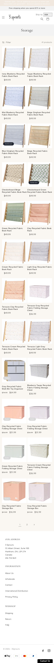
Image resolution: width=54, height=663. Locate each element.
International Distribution (16, 591)
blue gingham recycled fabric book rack (13, 152)
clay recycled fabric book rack (39, 229)
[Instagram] (49, 650)
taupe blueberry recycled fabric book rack (39, 75)
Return (8, 619)
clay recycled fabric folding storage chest (12, 427)
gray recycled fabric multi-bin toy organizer (12, 387)
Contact (8, 585)
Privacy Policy (11, 597)
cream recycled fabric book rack (12, 268)
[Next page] (34, 525)
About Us (9, 573)
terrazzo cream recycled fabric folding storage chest (39, 467)
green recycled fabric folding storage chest (12, 467)
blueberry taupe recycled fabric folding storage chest (39, 387)
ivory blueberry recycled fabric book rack (13, 75)
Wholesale (10, 579)
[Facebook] (43, 650)
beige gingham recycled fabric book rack (38, 113)
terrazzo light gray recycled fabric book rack (39, 348)
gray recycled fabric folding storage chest (37, 427)
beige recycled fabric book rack (37, 152)
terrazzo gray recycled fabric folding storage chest (38, 308)
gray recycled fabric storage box (37, 507)
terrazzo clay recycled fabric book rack (12, 308)
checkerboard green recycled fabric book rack (39, 191)
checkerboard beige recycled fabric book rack (14, 191)
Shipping (9, 613)
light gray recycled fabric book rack (39, 268)
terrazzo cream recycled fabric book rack (13, 348)
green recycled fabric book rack (12, 229)
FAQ (7, 625)
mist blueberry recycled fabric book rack (13, 113)
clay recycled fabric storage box (11, 507)
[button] (3, 17)
